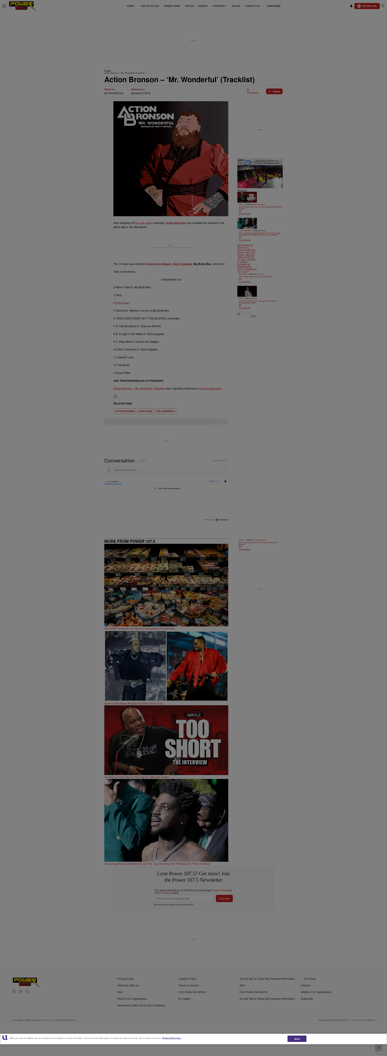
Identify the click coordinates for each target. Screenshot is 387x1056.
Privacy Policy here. (171, 1038)
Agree (297, 1038)
